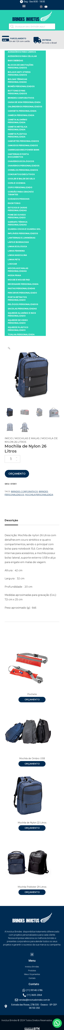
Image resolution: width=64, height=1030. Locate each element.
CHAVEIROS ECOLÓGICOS (21, 161)
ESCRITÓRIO (14, 203)
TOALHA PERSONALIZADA (21, 334)
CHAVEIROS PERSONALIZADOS (23, 165)
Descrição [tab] (11, 520)
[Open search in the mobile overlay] (32, 26)
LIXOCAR (12, 264)
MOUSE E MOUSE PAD (19, 280)
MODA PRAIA (14, 275)
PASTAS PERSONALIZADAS (21, 288)
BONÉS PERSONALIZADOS (21, 86)
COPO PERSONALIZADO (20, 187)
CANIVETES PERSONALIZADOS (23, 141)
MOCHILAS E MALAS (27, 438)
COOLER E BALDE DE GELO (21, 179)
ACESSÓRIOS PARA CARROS (22, 52)
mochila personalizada (39, 494)
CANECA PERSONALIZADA (21, 115)
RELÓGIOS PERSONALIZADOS (23, 304)
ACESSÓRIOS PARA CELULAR (22, 56)
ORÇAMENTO (16, 473)
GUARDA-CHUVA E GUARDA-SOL (24, 229)
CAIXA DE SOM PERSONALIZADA (24, 102)
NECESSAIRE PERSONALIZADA (23, 284)
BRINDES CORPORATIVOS (21, 98)
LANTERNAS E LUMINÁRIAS (21, 238)
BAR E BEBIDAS (15, 60)
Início (9, 438)
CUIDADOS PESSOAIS (18, 199)
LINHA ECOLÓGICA (17, 246)
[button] (23, 5)
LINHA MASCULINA (17, 255)
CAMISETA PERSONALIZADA (22, 111)
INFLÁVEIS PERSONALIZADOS (23, 233)
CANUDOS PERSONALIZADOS (23, 145)
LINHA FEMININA (16, 251)
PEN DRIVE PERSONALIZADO (22, 293)
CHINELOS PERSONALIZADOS (23, 170)
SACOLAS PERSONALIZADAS (22, 308)
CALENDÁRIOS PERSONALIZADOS (25, 106)
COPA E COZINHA (16, 183)
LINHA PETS (14, 259)
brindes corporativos (24, 491)
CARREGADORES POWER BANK (23, 150)
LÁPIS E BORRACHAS (18, 242)
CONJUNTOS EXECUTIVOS (21, 174)
